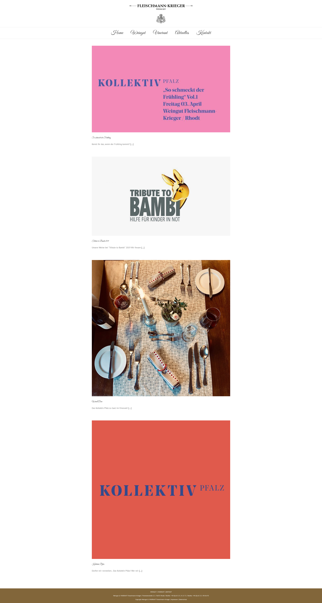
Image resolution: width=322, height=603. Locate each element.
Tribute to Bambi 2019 (100, 241)
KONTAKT (169, 592)
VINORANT (161, 592)
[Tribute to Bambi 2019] (161, 196)
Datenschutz (183, 599)
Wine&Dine (97, 401)
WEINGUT (153, 592)
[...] (131, 144)
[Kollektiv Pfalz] (161, 489)
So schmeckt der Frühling (101, 137)
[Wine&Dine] (161, 328)
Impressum (174, 599)
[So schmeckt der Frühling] (161, 89)
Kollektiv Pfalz (98, 564)
